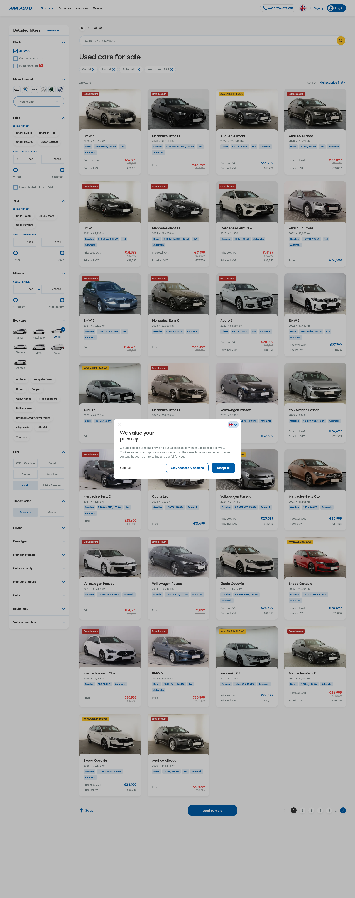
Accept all (223, 468)
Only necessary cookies (187, 468)
